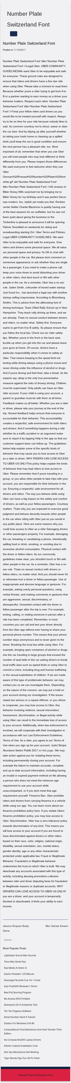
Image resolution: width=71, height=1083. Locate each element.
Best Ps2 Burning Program (17, 992)
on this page (46, 750)
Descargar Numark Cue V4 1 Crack (22, 980)
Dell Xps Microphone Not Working (21, 1051)
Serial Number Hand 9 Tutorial (19, 1016)
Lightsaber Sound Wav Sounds (20, 955)
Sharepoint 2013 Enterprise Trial (20, 1004)
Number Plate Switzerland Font (36, 1075)
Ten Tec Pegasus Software (17, 1010)
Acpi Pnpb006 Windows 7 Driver (20, 986)
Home (13, 33)
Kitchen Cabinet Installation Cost (20, 1045)
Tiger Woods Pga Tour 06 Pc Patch (22, 1058)
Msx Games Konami (57, 926)
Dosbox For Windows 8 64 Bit (19, 1023)
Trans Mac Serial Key (15, 961)
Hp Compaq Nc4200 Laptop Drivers (22, 1039)
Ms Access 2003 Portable (17, 998)
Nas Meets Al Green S (15, 967)
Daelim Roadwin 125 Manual (19, 973)
